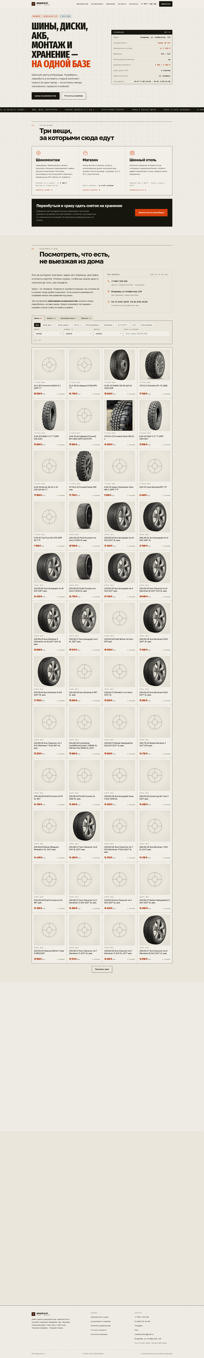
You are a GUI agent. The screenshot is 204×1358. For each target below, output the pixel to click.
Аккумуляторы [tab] (68, 318)
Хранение (110, 4)
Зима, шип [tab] (48, 325)
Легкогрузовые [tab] (92, 325)
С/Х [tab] (135, 325)
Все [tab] (37, 325)
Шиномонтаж (82, 4)
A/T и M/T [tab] (123, 325)
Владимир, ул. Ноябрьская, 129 (148, 1339)
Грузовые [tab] (109, 325)
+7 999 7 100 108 (148, 4)
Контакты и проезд (99, 1334)
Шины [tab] (38, 318)
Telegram (138, 1325)
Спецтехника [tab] (147, 325)
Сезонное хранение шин (101, 1325)
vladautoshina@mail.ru (144, 1334)
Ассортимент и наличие (100, 1321)
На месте (122, 4)
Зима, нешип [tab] (64, 325)
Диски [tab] (51, 318)
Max (136, 1330)
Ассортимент (97, 4)
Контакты (133, 4)
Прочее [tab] (86, 318)
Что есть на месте (98, 1330)
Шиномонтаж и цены (99, 1317)
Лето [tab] (77, 325)
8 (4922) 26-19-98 (142, 1321)
